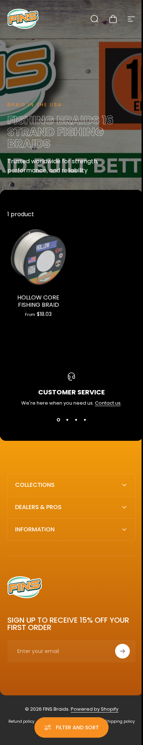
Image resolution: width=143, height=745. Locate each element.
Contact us (108, 403)
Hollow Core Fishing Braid (38, 301)
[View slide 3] (76, 420)
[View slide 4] (84, 420)
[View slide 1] (58, 420)
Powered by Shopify (91, 706)
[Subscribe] (117, 648)
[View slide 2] (67, 420)
